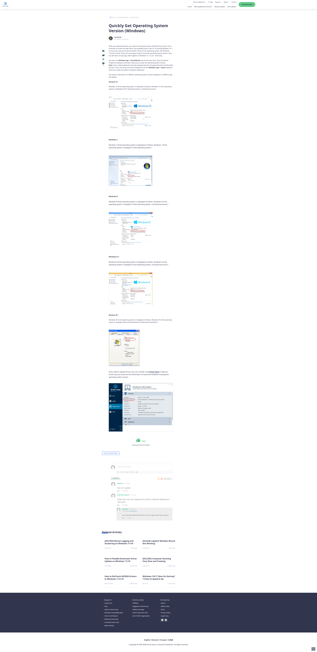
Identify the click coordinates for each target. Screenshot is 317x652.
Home (190, 7)
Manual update (219, 7)
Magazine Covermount (141, 606)
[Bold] (118, 472)
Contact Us (108, 603)
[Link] (137, 472)
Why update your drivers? (203, 7)
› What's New (164, 606)
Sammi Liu (108, 548)
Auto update (231, 7)
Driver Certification (111, 616)
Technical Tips (134, 17)
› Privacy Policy (165, 613)
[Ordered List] (127, 472)
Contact (233, 2)
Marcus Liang (109, 583)
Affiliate (135, 603)
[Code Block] (134, 472)
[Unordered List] (130, 472)
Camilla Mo (117, 37)
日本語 (170, 640)
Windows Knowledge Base (114, 613)
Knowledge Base (123, 17)
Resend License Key (111, 619)
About (226, 2)
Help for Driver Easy (111, 610)
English (147, 640)
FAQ (106, 606)
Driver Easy (154, 372)
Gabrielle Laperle (133, 511)
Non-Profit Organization (141, 616)
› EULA (162, 610)
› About (162, 603)
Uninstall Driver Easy (112, 622)
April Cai (145, 583)
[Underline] (123, 472)
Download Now (247, 4)
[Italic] (120, 472)
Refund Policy (109, 626)
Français (163, 640)
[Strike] (125, 472)
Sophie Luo (146, 566)
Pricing (210, 2)
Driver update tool (199, 2)
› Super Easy (164, 616)
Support (217, 2)
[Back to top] (313, 649)
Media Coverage (138, 610)
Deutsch (154, 640)
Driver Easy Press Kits (140, 613)
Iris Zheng (108, 566)
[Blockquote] (132, 472)
